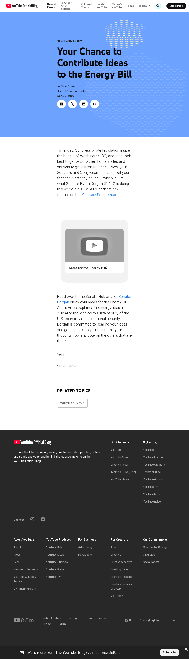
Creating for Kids (121, 569)
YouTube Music (152, 494)
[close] (186, 649)
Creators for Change (155, 547)
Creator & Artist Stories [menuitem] (66, 5)
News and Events (70, 41)
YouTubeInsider (152, 501)
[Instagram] (32, 519)
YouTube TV (150, 486)
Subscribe (176, 6)
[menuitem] (131, 6)
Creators (116, 554)
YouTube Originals (57, 562)
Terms (62, 623)
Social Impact (151, 562)
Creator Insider (119, 464)
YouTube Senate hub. (99, 195)
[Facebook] (43, 519)
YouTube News (72, 403)
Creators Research (122, 576)
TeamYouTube (152, 472)
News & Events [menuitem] (51, 6)
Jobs (17, 562)
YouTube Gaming (153, 479)
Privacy (47, 623)
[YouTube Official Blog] (22, 5)
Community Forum (25, 588)
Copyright (73, 618)
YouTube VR (118, 596)
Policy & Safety (52, 618)
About (17, 547)
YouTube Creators (122, 457)
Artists (115, 547)
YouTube (116, 449)
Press (17, 554)
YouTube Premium (57, 569)
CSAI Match (150, 554)
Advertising (85, 547)
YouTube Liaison (120, 479)
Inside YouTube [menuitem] (102, 6)
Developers (85, 554)
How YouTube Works (26, 569)
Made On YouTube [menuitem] (117, 6)
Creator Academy (121, 562)
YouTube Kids (54, 547)
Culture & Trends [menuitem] (86, 6)
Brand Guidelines (96, 618)
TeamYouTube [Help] (123, 472)
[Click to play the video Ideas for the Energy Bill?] (94, 245)
